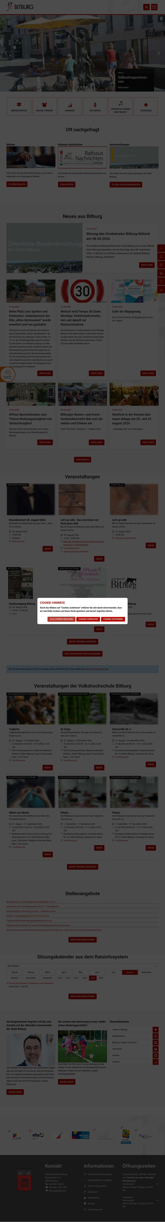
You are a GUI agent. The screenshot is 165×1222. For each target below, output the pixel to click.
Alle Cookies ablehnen (61, 619)
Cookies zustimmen (113, 619)
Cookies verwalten (88, 619)
